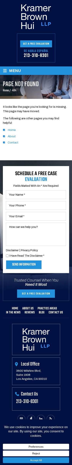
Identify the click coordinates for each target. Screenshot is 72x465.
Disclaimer (12, 250)
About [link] (12, 136)
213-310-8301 (36, 55)
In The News (13, 312)
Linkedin (41, 419)
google (21, 419)
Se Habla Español (36, 51)
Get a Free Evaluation (36, 44)
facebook (31, 419)
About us (28, 308)
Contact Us (56, 312)
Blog (42, 312)
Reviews (30, 312)
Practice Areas (47, 308)
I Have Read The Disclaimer (26, 255)
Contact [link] (13, 142)
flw (51, 419)
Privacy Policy (29, 250)
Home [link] (12, 130)
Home (15, 308)
